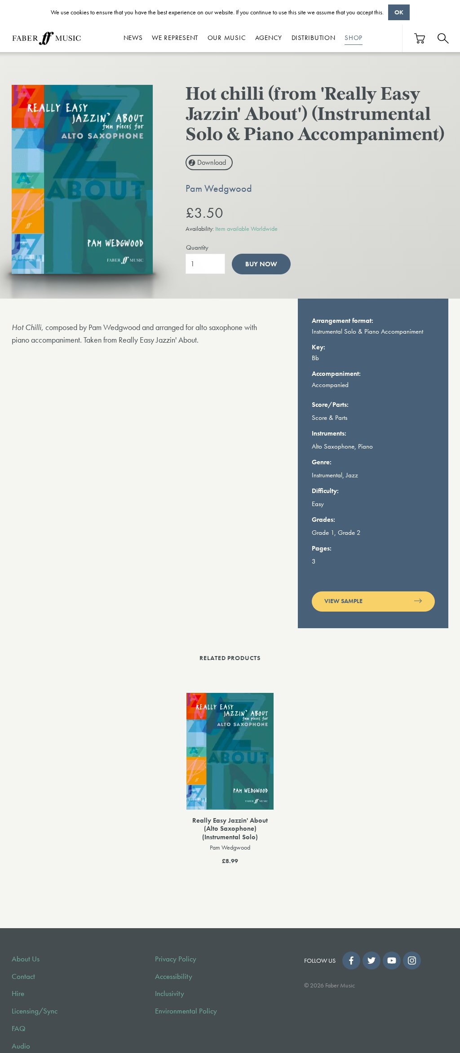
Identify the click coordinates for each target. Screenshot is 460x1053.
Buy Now (261, 264)
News (133, 37)
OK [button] (398, 12)
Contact (23, 976)
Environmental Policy (186, 1011)
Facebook (351, 960)
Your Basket (420, 38)
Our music (227, 37)
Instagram (412, 960)
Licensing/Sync (35, 1011)
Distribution (314, 37)
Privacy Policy (175, 959)
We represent (175, 37)
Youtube (392, 960)
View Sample (343, 601)
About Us (26, 959)
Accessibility (173, 976)
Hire (18, 993)
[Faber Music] (47, 38)
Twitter (371, 960)
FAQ (19, 1028)
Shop (354, 37)
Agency (269, 37)
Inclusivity (169, 993)
